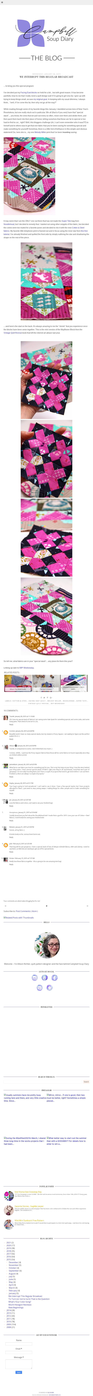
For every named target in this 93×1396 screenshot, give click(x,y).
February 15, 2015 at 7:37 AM (25, 858)
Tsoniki (11, 716)
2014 (9, 1310)
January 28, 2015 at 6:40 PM (25, 731)
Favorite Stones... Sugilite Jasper (29, 1206)
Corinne (12, 731)
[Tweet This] (44, 697)
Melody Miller (40, 132)
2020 (9, 1245)
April (11, 1285)
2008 (9, 1327)
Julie (10, 844)
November (14, 1265)
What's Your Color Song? (19, 1301)
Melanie (12, 827)
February (13, 1290)
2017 (9, 1253)
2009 (9, 1324)
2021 (9, 1242)
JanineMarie (13, 764)
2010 (9, 1321)
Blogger (51, 1392)
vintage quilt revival (39, 703)
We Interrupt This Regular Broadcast (25, 1296)
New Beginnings (15, 1307)
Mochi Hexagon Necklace (19, 1304)
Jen (10, 800)
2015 (9, 1259)
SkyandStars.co (55, 1395)
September (14, 1270)
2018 (9, 1251)
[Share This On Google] (51, 697)
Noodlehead (9, 224)
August (12, 1273)
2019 (9, 1248)
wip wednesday (58, 703)
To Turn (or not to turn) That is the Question (29, 1299)
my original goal (40, 99)
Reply (11, 725)
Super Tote (66, 221)
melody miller (54, 701)
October (13, 1268)
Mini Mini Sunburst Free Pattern (29, 1220)
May (11, 1282)
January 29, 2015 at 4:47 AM (21, 800)
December (14, 1262)
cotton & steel (20, 701)
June (11, 1279)
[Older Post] (87, 906)
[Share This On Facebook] (41, 697)
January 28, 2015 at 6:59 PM (27, 746)
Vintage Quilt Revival (13, 333)
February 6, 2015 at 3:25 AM (22, 844)
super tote (81, 701)
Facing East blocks (29, 93)
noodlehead (69, 701)
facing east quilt (37, 701)
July (11, 1276)
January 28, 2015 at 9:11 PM (24, 783)
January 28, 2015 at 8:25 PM (27, 764)
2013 (9, 1313)
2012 (9, 1316)
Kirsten (11, 858)
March (12, 1287)
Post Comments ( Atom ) (27, 911)
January (12, 1293)
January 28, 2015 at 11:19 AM (25, 716)
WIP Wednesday (26, 668)
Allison (11, 746)
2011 (9, 1318)
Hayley (11, 783)
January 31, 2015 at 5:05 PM (25, 827)
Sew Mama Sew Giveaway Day (28, 1192)
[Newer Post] (6, 906)
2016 (9, 1256)
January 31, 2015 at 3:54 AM (27, 812)
